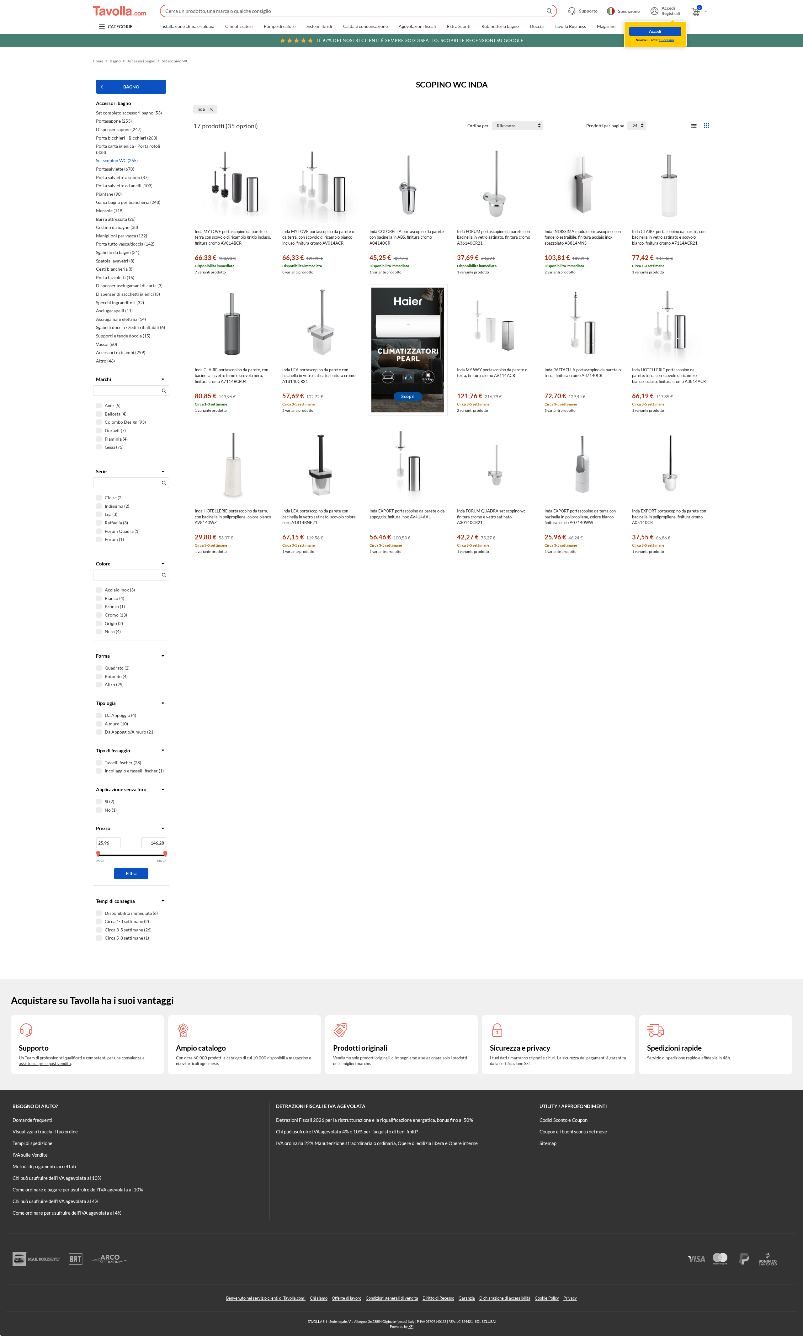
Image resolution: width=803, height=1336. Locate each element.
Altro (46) (105, 360)
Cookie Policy (547, 1298)
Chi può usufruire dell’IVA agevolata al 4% (55, 1201)
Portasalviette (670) (115, 169)
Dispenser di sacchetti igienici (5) (128, 294)
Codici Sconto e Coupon (564, 1120)
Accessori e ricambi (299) (120, 352)
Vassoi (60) (106, 344)
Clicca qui (666, 40)
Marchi (103, 379)
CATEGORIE (120, 26)
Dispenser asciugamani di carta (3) (129, 285)
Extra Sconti (459, 26)
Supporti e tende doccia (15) (123, 335)
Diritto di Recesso (438, 1298)
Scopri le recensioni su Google (420, 40)
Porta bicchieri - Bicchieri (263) (126, 137)
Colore (103, 563)
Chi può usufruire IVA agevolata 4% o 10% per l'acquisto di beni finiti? (347, 1131)
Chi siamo (318, 1298)
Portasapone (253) (114, 121)
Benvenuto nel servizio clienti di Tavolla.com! (266, 1298)
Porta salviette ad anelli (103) (124, 185)
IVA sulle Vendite (30, 1155)
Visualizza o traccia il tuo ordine (45, 1131)
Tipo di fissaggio (113, 750)
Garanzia (467, 1298)
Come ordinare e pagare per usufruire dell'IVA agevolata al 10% (78, 1189)
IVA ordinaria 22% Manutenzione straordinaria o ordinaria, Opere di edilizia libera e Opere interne (377, 1143)
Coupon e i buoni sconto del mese (573, 1131)
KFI (410, 1326)
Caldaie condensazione (365, 26)
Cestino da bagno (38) (117, 227)
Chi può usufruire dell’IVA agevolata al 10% (57, 1178)
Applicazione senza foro (121, 789)
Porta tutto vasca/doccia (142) (125, 244)
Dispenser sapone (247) (118, 129)
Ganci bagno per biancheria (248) (128, 202)
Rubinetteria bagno (500, 26)
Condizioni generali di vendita (392, 1298)
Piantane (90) (109, 194)
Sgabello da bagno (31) (117, 252)
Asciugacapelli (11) (114, 310)
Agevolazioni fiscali (417, 26)
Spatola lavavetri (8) (115, 260)
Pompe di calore (279, 26)
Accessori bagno (141, 61)
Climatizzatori (239, 26)
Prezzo (103, 828)
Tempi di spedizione (32, 1143)
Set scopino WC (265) (117, 160)
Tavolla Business (570, 26)
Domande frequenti (32, 1120)
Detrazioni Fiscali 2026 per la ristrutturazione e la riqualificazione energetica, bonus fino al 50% (374, 1120)
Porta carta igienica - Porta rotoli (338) (128, 149)
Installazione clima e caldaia (187, 26)
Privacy (570, 1298)
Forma (103, 656)
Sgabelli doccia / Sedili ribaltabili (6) (130, 327)
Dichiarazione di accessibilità (504, 1298)
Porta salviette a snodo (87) (122, 177)
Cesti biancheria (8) (115, 269)
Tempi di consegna (115, 901)
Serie (101, 471)
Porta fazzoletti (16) (115, 277)
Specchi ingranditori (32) (120, 302)
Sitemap (548, 1143)
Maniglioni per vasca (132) (121, 235)
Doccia (537, 26)
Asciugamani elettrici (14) (121, 319)
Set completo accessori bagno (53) (129, 112)
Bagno (115, 61)
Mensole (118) (110, 210)
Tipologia (106, 703)
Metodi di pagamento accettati (44, 1166)
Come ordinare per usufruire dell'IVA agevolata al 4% (67, 1213)
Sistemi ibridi (319, 26)
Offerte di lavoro (346, 1298)
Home (98, 61)
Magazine (606, 26)
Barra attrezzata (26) (116, 219)
